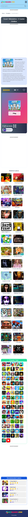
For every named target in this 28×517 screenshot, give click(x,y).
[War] (17, 436)
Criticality (18, 342)
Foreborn (6, 182)
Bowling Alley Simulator (7, 207)
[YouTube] (8, 440)
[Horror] (13, 393)
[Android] (4, 374)
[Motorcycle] (4, 402)
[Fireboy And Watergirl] (13, 383)
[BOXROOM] (18, 226)
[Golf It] (21, 388)
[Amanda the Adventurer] (17, 369)
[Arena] (8, 374)
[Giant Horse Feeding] (6, 312)
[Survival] (17, 421)
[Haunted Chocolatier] (6, 324)
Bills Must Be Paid (7, 219)
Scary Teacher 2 (14, 499)
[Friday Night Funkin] (4, 388)
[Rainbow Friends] (4, 407)
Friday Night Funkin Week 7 (14, 481)
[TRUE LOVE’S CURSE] (6, 349)
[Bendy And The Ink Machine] (21, 374)
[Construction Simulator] (17, 378)
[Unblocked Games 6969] (4, 436)
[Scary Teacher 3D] (21, 407)
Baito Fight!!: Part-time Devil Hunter (7, 232)
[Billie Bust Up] (4, 378)
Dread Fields (6, 293)
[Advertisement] (14, 40)
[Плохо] (3, 90)
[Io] (21, 393)
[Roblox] (8, 407)
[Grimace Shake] (8, 393)
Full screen (7, 126)
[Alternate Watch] (13, 369)
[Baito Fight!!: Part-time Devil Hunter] (6, 226)
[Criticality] (18, 337)
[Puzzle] (21, 402)
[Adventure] (4, 369)
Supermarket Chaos (19, 317)
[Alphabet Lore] (8, 369)
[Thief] (13, 426)
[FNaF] (21, 383)
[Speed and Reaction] (13, 417)
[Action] (21, 364)
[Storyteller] (8, 421)
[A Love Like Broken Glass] (17, 263)
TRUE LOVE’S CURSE (7, 354)
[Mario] (8, 398)
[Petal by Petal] (18, 177)
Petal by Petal (18, 182)
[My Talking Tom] (17, 402)
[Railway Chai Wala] (18, 288)
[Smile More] (6, 300)
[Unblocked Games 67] (21, 431)
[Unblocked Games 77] (8, 436)
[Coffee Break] (6, 239)
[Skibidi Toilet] (21, 412)
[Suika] (13, 421)
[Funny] (8, 388)
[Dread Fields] (6, 288)
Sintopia (17, 207)
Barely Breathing (18, 256)
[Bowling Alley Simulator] (6, 202)
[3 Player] (13, 364)
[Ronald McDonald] (13, 407)
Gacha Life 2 (13, 493)
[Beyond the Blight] (18, 190)
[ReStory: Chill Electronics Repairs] (6, 190)
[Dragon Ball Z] (4, 383)
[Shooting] (8, 412)
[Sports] (17, 417)
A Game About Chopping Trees (7, 256)
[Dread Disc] (6, 263)
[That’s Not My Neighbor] (4, 426)
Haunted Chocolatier (7, 330)
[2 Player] (8, 364)
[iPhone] (4, 398)
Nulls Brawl (13, 487)
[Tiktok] (17, 426)
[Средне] (6, 90)
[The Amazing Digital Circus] (8, 426)
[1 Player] (4, 364)
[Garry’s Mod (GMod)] (17, 388)
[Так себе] (5, 90)
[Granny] (4, 393)
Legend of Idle (6, 281)
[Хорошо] (7, 90)
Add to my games (23, 90)
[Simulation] (17, 412)
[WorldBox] (4, 440)
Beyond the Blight (19, 195)
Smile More (6, 305)
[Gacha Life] (13, 388)
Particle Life (6, 342)
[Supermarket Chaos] (18, 312)
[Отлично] (9, 90)
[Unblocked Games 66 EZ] (17, 431)
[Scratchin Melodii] (4, 412)
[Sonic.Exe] (8, 417)
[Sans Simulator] (17, 407)
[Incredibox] (17, 393)
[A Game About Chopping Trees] (6, 251)
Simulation (9, 129)
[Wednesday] (21, 436)
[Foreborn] (6, 177)
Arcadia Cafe (18, 305)
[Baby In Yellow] (17, 374)
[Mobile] (17, 398)
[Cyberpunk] (21, 378)
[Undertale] (13, 436)
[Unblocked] (8, 431)
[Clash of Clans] (13, 378)
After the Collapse (19, 354)
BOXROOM (18, 232)
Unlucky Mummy (18, 219)
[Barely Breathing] (18, 251)
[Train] (4, 431)
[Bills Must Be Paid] (6, 214)
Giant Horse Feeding (7, 317)
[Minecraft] (13, 398)
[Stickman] (4, 421)
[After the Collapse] (18, 349)
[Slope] (4, 417)
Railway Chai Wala (19, 293)
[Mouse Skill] (8, 402)
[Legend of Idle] (6, 275)
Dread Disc (6, 268)
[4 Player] (17, 364)
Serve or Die (18, 281)
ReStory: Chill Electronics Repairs (7, 195)
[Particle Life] (6, 337)
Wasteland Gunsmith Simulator (19, 244)
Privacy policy (14, 515)
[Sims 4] (13, 412)
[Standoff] (21, 417)
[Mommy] (21, 398)
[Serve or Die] (18, 275)
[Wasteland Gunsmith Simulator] (18, 239)
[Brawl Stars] (8, 378)
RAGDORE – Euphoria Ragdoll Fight (17, 330)
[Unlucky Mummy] (18, 214)
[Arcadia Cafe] (18, 300)
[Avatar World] (13, 374)
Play (14, 113)
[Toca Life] (21, 426)
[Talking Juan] (21, 421)
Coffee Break (6, 244)
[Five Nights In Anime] (17, 383)
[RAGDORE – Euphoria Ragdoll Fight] (17, 324)
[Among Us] (21, 369)
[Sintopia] (17, 202)
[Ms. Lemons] (13, 402)
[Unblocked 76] (13, 431)
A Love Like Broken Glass (17, 268)
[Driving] (8, 383)
